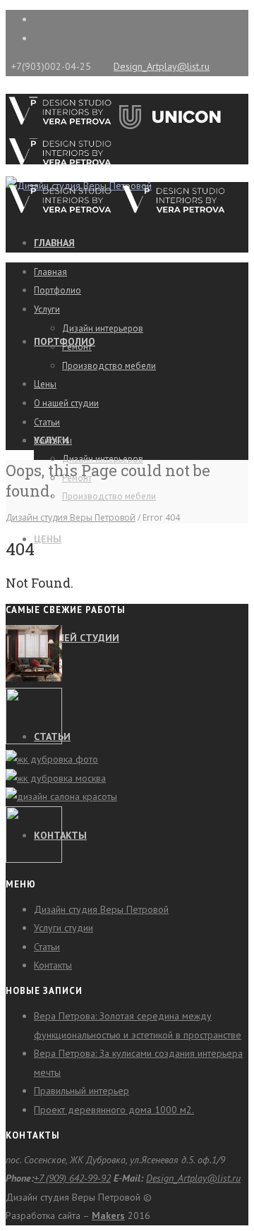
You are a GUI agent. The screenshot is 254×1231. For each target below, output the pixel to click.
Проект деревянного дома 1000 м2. (114, 1109)
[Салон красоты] (61, 796)
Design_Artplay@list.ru (162, 66)
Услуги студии (63, 927)
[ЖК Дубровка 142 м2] (52, 759)
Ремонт (77, 347)
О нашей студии (76, 637)
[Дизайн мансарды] (34, 740)
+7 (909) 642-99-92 (72, 1178)
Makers (108, 1215)
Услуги (47, 309)
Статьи (47, 422)
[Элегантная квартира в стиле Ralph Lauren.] (34, 678)
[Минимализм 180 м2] (56, 778)
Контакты (53, 441)
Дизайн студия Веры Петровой (70, 517)
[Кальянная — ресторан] (34, 859)
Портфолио (57, 290)
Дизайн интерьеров (102, 459)
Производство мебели (109, 496)
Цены (47, 539)
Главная (54, 242)
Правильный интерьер (81, 1090)
